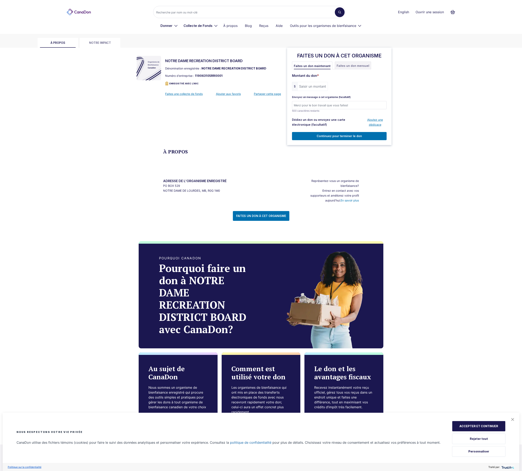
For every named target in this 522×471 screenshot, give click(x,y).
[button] (513, 419)
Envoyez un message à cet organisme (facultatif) (321, 97)
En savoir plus (350, 200)
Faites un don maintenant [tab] (312, 66)
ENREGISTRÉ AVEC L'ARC (184, 83)
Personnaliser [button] (478, 451)
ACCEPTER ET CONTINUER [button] (478, 426)
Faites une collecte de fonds (184, 94)
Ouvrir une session (430, 12)
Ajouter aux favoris (228, 94)
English (403, 12)
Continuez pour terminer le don (339, 136)
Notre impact (100, 42)
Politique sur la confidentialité (24, 467)
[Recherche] (340, 12)
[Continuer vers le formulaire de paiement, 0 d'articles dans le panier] (454, 12)
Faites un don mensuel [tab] (353, 65)
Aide (279, 26)
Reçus (263, 26)
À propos (230, 26)
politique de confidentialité (250, 442)
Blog (248, 26)
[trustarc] (507, 467)
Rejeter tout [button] (479, 438)
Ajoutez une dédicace (375, 122)
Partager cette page (267, 94)
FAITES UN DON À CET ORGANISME (261, 216)
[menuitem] (169, 25)
